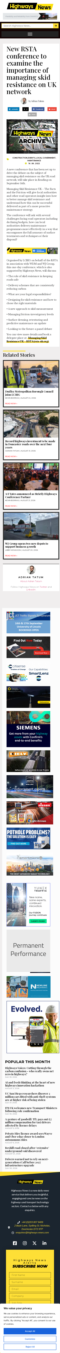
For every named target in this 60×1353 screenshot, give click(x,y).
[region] (30, 1328)
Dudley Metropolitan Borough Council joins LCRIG (29, 393)
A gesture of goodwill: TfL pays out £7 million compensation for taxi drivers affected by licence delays (28, 1122)
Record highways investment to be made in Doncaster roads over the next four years (30, 444)
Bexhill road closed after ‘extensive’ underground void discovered (27, 1149)
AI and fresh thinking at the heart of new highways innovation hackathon (30, 1084)
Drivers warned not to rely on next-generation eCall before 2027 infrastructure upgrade (27, 1162)
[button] (13, 109)
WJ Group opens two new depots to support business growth (26, 545)
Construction (19, 158)
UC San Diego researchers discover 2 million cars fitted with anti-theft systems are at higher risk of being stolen (30, 1096)
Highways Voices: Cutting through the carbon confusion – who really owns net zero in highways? (29, 1071)
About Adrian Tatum (31, 581)
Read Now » (11, 403)
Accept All (30, 1331)
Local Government (46, 158)
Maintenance (34, 160)
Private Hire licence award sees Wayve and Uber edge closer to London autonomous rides (28, 1137)
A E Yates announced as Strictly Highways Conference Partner (31, 495)
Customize (30, 1339)
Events (31, 158)
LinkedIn (31, 589)
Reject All (30, 1346)
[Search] (55, 26)
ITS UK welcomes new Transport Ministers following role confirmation (31, 1109)
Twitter (43, 586)
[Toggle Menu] (30, 34)
